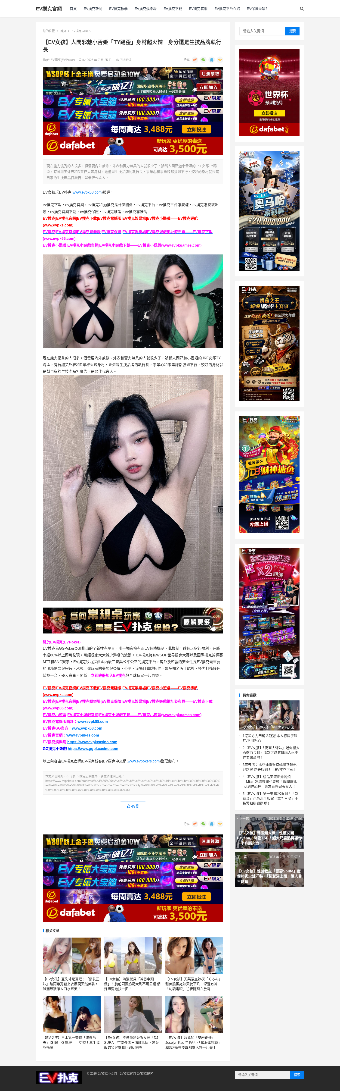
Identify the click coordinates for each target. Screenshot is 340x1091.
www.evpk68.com (87, 192)
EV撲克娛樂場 (146, 9)
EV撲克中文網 (107, 1073)
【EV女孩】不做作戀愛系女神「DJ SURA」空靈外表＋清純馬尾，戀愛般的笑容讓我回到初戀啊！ (131, 1042)
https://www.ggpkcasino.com (93, 749)
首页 (63, 31)
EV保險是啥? (257, 9)
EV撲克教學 (118, 9)
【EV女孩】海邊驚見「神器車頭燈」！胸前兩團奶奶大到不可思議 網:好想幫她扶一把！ (132, 984)
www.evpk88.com (92, 722)
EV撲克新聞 (93, 9)
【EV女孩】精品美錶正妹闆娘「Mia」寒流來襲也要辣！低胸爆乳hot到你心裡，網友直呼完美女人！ (270, 781)
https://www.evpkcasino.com (92, 742)
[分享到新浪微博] (195, 59)
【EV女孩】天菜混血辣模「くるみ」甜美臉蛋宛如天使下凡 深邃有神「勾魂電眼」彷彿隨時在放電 (193, 984)
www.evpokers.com (144, 761)
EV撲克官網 (49, 8)
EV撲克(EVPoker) (63, 60)
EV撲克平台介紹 (227, 9)
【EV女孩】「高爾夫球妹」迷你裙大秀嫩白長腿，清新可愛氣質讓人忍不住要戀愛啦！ (271, 752)
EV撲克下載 (173, 9)
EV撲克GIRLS (81, 31)
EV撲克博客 (145, 1073)
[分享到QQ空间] (220, 59)
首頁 (73, 9)
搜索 (292, 31)
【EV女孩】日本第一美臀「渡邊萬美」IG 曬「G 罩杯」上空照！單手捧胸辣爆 (71, 1042)
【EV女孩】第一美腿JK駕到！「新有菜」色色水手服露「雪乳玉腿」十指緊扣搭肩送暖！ (270, 798)
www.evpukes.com (82, 735)
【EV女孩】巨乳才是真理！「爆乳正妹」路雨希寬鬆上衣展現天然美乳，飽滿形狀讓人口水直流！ (71, 984)
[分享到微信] (203, 59)
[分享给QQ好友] (211, 59)
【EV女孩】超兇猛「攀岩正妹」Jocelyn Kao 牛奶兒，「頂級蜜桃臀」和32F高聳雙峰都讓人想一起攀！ (193, 1042)
